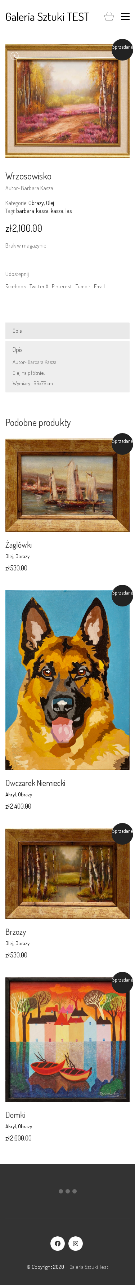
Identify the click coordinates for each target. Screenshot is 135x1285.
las (69, 210)
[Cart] (109, 16)
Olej (50, 202)
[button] (125, 17)
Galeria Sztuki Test (88, 1266)
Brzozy (15, 931)
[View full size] (15, 55)
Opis (17, 330)
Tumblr (83, 286)
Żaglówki (18, 544)
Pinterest (62, 286)
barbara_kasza (32, 210)
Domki (15, 1114)
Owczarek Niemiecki (35, 782)
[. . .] (67, 1193)
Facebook (15, 286)
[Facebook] (57, 1243)
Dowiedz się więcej (25, 556)
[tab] (67, 331)
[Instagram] (75, 1243)
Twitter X (39, 286)
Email (99, 286)
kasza (57, 210)
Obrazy (36, 202)
